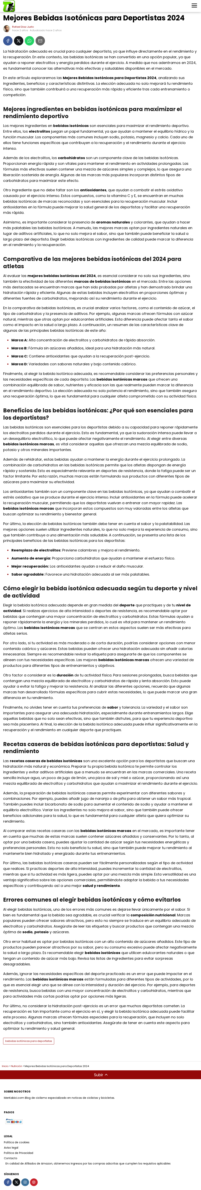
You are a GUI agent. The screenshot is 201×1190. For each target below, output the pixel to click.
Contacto (10, 1158)
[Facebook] (8, 41)
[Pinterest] (34, 1182)
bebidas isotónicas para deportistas (28, 1041)
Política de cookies (16, 1142)
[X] (18, 41)
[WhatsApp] (29, 41)
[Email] (40, 41)
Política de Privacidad (18, 1153)
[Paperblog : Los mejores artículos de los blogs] (4, 1163)
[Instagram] (25, 1182)
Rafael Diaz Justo (23, 27)
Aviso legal (11, 1148)
